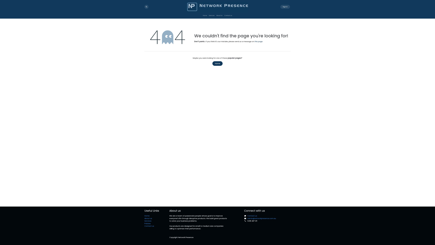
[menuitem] (205, 15)
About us (148, 218)
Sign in (285, 7)
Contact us (149, 226)
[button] (146, 7)
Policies (147, 223)
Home (217, 63)
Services (147, 221)
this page (259, 41)
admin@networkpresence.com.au (261, 218)
